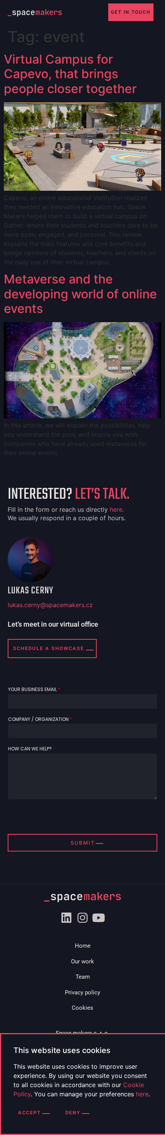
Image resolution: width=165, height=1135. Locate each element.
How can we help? (30, 749)
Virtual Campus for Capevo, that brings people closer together (70, 74)
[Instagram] (82, 918)
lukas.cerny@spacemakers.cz (50, 605)
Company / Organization (40, 719)
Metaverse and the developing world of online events (80, 294)
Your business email (34, 689)
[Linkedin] (66, 918)
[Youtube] (99, 918)
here (142, 1094)
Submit (83, 843)
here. (117, 509)
